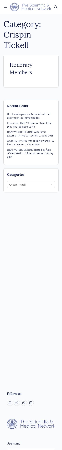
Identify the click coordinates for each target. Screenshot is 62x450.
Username (13, 443)
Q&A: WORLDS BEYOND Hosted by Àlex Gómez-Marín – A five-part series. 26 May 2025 (30, 153)
